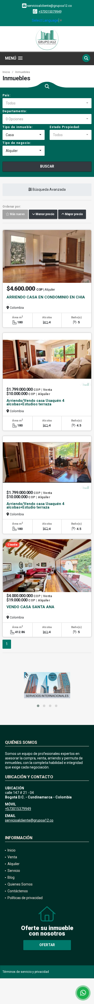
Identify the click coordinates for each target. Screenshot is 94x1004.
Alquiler (14, 864)
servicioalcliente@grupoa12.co (29, 820)
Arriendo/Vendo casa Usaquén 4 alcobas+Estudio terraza (35, 505)
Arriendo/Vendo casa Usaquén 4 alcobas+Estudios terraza (35, 402)
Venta (12, 857)
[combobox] (47, 103)
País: (7, 95)
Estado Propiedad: (65, 127)
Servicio (14, 871)
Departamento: (15, 111)
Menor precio (44, 214)
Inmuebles (22, 72)
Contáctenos (18, 891)
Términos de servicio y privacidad (26, 972)
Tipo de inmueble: (18, 127)
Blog (11, 877)
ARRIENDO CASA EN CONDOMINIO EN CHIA (46, 297)
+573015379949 (50, 11)
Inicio (6, 72)
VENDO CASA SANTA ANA (30, 607)
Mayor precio (73, 214)
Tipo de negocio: (17, 143)
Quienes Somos (20, 884)
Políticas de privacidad (25, 898)
